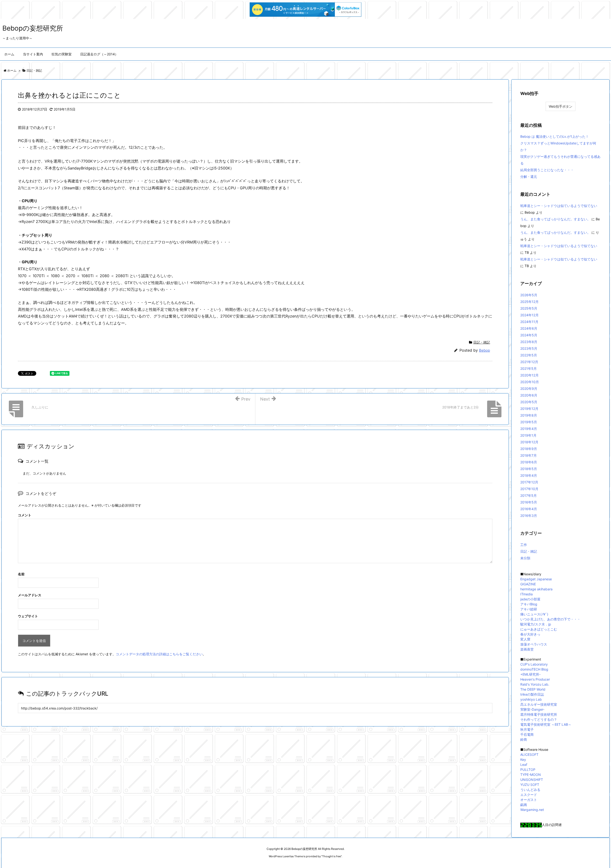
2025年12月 (529, 302)
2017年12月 (529, 482)
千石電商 (527, 734)
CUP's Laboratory (534, 664)
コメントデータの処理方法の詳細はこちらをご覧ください (159, 654)
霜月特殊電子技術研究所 (538, 714)
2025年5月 (528, 308)
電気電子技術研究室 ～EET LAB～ (545, 724)
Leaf (523, 764)
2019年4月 (528, 429)
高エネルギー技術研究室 (538, 704)
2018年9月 (528, 449)
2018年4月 (528, 475)
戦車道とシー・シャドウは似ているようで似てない (558, 206)
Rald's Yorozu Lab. (534, 684)
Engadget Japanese (536, 579)
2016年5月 (528, 502)
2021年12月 (529, 362)
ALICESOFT (529, 754)
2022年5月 (528, 355)
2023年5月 (528, 348)
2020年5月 (528, 402)
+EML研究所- (530, 674)
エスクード (528, 795)
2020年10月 (529, 382)
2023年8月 (528, 342)
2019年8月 (528, 415)
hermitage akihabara (536, 589)
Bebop (484, 350)
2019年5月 (528, 422)
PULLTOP (527, 769)
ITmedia (526, 594)
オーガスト (528, 800)
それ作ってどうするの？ (538, 719)
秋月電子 (527, 729)
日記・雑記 (481, 342)
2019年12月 (529, 409)
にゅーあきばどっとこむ (538, 629)
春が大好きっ (530, 634)
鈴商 (523, 739)
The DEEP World (532, 689)
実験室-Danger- (532, 709)
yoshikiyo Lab (531, 699)
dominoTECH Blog (534, 669)
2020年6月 (528, 395)
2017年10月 (529, 489)
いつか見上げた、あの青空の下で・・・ (550, 619)
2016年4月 (528, 509)
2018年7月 (528, 455)
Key (523, 759)
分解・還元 (528, 177)
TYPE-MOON (530, 775)
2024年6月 (528, 328)
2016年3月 (528, 515)
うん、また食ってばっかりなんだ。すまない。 (555, 219)
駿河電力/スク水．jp (535, 624)
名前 (21, 574)
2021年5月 (528, 368)
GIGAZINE (528, 584)
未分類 (525, 558)
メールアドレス (29, 595)
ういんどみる (530, 790)
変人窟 (525, 639)
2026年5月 (528, 295)
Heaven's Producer (535, 679)
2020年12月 (529, 375)
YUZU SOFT (529, 785)
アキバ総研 (528, 609)
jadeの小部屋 (530, 599)
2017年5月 (528, 495)
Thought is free (331, 856)
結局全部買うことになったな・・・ (547, 170)
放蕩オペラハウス (533, 644)
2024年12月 (529, 315)
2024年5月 (528, 335)
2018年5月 (528, 469)
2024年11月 (529, 322)
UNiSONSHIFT (531, 780)
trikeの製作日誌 (532, 694)
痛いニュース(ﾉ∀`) (534, 614)
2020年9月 (528, 388)
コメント (24, 515)
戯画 (523, 805)
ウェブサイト (28, 616)
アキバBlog (528, 604)
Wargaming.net (532, 810)
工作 (523, 545)
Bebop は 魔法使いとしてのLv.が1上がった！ (554, 136)
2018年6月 (528, 462)
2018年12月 (529, 442)
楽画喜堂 (527, 649)
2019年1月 (528, 435)
